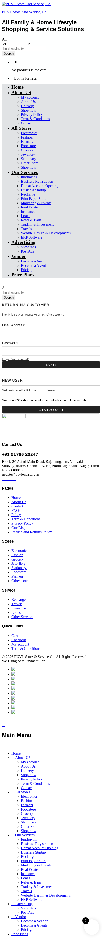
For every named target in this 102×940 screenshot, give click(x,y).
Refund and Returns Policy (31, 532)
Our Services (25, 835)
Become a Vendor (34, 261)
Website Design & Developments (46, 233)
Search (9, 53)
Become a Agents (34, 265)
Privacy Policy (32, 114)
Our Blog (18, 528)
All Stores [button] (21, 128)
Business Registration (37, 181)
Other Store (29, 163)
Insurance (28, 211)
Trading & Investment (37, 224)
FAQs (15, 510)
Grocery (27, 150)
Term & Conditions (35, 119)
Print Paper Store (33, 199)
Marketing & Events (36, 203)
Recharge (28, 194)
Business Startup (33, 190)
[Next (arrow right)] (93, 470)
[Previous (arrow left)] (8, 470)
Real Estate (29, 207)
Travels (26, 229)
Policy (16, 515)
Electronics (29, 133)
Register (31, 78)
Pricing (26, 270)
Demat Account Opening (39, 186)
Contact (26, 123)
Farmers (27, 141)
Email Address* (14, 325)
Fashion (27, 137)
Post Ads (27, 251)
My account (30, 97)
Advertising (24, 904)
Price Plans (22, 274)
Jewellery (28, 154)
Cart (14, 636)
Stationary (28, 159)
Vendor (20, 917)
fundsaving (29, 177)
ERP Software (31, 237)
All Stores (22, 792)
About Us (28, 102)
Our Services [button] (24, 172)
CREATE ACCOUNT (51, 409)
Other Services (22, 617)
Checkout (18, 640)
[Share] (86, 5)
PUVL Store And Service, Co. (24, 12)
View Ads (28, 247)
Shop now (28, 110)
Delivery (27, 106)
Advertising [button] (23, 242)
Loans (25, 216)
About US (23, 758)
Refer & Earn (31, 220)
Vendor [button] (18, 256)
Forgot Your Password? (15, 359)
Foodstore (28, 146)
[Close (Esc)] (76, 5)
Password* (10, 343)
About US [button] (21, 92)
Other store (19, 581)
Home (17, 87)
